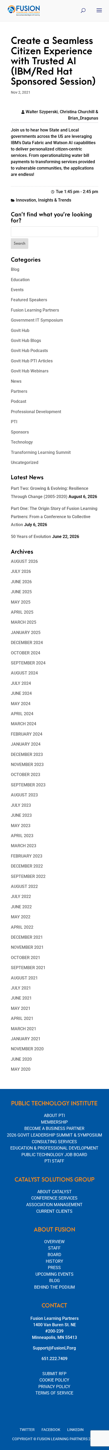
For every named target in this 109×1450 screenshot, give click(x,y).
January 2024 (25, 744)
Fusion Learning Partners (35, 310)
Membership (54, 1122)
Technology (22, 442)
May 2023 (20, 825)
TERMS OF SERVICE (54, 1393)
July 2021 (21, 988)
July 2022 (21, 896)
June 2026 (21, 581)
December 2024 (27, 642)
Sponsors (20, 432)
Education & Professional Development (54, 1148)
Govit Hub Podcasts (29, 350)
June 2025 (21, 591)
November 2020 (27, 1048)
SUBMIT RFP (54, 1373)
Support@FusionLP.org (54, 1348)
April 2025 (22, 612)
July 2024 (21, 683)
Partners (19, 391)
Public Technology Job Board (54, 1154)
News (16, 381)
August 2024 (24, 673)
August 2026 (24, 561)
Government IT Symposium (37, 320)
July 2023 (21, 805)
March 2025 (23, 622)
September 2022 (28, 876)
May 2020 (20, 1069)
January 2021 (25, 1038)
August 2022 (24, 886)
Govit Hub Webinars (29, 370)
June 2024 (21, 693)
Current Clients (54, 1211)
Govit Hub (20, 330)
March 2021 (23, 1028)
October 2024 (25, 652)
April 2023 (22, 835)
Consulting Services (54, 1141)
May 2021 (20, 1008)
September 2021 (28, 967)
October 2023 (25, 774)
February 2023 (26, 856)
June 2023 (21, 815)
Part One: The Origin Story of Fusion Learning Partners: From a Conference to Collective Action (54, 516)
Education (20, 279)
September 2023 (28, 784)
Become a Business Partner (54, 1128)
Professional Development (36, 411)
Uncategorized (24, 462)
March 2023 (23, 845)
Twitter (27, 1430)
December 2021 (27, 937)
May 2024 (20, 703)
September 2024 (28, 662)
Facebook (51, 1430)
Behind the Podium (54, 1287)
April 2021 (22, 1018)
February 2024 (26, 734)
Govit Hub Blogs (26, 340)
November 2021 (27, 947)
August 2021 (24, 978)
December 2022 (27, 866)
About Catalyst (54, 1191)
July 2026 (21, 571)
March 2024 (23, 723)
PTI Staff (54, 1161)
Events (17, 289)
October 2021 (25, 957)
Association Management (54, 1204)
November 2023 (27, 764)
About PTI (54, 1115)
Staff (54, 1248)
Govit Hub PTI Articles (32, 360)
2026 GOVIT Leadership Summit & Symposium (54, 1135)
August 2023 (24, 794)
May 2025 (20, 602)
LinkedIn (75, 1430)
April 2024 (22, 713)
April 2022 (22, 927)
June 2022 (21, 906)
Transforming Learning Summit (41, 452)
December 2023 (27, 754)
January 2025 (25, 632)
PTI (14, 421)
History (54, 1261)
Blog (15, 269)
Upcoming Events (54, 1274)
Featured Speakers (29, 299)
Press (54, 1267)
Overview (54, 1241)
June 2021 (21, 998)
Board (54, 1254)
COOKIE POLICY (54, 1380)
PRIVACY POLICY (54, 1386)
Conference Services (54, 1198)
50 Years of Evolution (31, 536)
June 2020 (21, 1059)
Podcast (18, 401)
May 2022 (20, 916)
